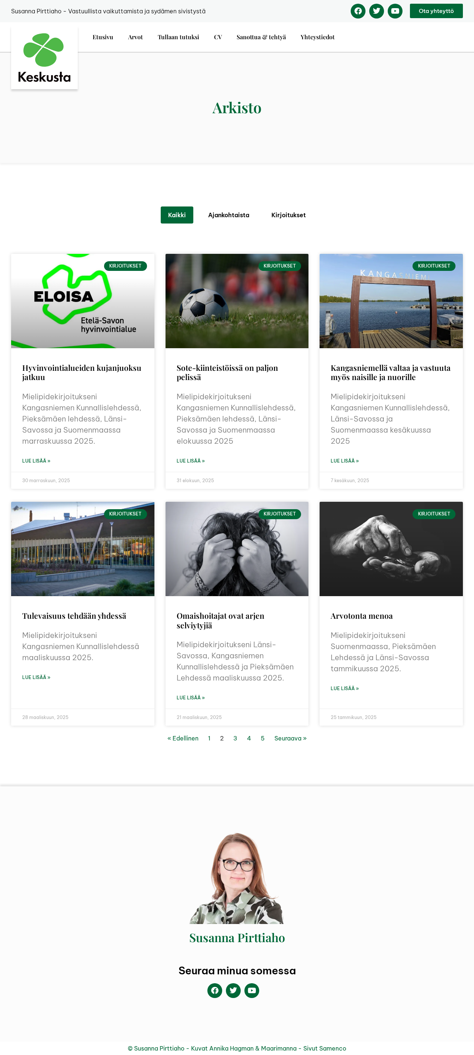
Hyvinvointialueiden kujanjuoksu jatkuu (81, 372)
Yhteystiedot (318, 37)
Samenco (332, 1048)
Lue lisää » (36, 461)
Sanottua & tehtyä (261, 37)
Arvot (135, 37)
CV (218, 37)
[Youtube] (395, 11)
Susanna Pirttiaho (237, 937)
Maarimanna (279, 1048)
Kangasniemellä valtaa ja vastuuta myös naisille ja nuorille (391, 372)
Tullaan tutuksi (178, 37)
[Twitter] (376, 11)
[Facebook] (358, 11)
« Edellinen (182, 738)
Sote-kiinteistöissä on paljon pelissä (227, 372)
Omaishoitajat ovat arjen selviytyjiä (220, 620)
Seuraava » (290, 738)
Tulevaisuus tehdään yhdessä (74, 615)
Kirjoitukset (288, 215)
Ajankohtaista (228, 215)
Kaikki (177, 215)
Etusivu (103, 37)
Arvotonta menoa (362, 615)
